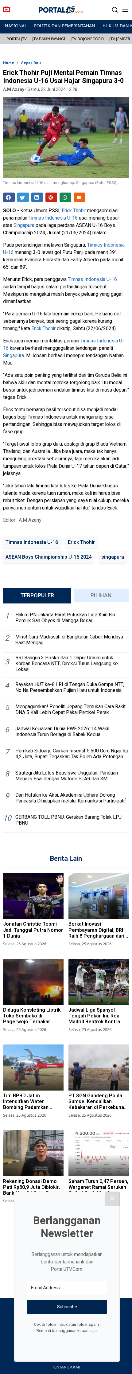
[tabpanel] (66, 720)
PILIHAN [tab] (101, 595)
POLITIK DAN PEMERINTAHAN (64, 26)
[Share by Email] (79, 197)
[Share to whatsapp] (65, 197)
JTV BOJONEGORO (87, 38)
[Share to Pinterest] (51, 197)
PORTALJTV (16, 38)
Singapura (24, 225)
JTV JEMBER (119, 38)
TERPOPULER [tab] (37, 595)
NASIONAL (16, 26)
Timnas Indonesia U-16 (53, 218)
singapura (112, 557)
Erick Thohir (74, 210)
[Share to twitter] (23, 197)
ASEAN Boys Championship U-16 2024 (48, 557)
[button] (115, 10)
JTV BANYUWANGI (48, 38)
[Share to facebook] (9, 197)
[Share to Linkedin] (37, 197)
